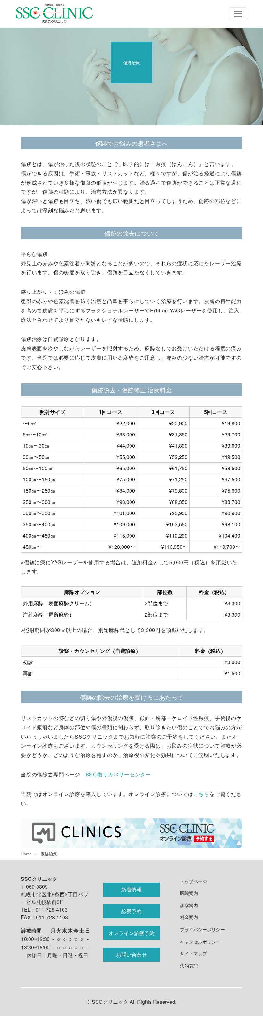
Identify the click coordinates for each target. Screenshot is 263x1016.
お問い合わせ (131, 954)
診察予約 (131, 911)
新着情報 (131, 889)
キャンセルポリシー (200, 941)
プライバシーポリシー (202, 929)
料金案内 (189, 917)
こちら (201, 794)
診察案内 (189, 905)
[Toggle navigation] (238, 13)
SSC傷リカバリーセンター (118, 774)
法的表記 (189, 965)
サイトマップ (193, 953)
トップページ (193, 881)
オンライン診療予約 (131, 933)
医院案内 (189, 892)
